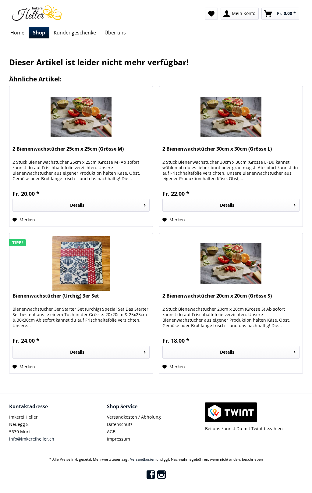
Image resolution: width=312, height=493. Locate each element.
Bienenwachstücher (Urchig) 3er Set (55, 296)
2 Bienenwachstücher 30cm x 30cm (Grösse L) (217, 149)
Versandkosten (142, 459)
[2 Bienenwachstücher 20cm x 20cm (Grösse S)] (231, 263)
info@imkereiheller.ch (31, 439)
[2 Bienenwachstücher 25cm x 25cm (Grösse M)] (81, 116)
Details (77, 205)
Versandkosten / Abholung (134, 417)
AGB (111, 431)
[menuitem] (211, 14)
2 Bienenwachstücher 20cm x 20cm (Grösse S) (217, 296)
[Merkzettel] (211, 14)
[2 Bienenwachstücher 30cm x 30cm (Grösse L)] (231, 116)
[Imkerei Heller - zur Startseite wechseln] (37, 13)
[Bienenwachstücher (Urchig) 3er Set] (81, 263)
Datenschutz (120, 424)
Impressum (118, 439)
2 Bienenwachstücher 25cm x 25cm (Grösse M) (68, 149)
